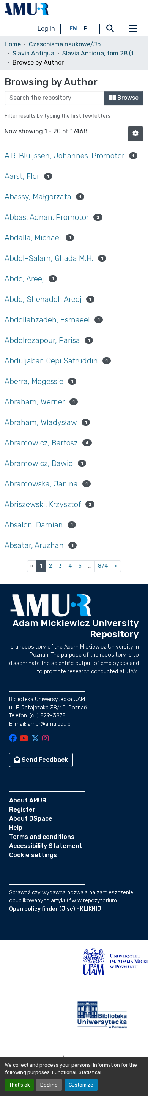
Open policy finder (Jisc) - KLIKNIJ (55, 909)
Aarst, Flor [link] (22, 176)
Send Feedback (44, 759)
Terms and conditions (41, 836)
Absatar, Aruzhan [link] (34, 545)
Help (15, 827)
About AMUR (27, 800)
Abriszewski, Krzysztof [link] (43, 504)
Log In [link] (46, 28)
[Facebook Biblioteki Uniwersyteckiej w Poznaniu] (13, 738)
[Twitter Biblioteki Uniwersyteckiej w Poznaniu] (35, 738)
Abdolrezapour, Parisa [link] (42, 340)
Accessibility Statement (45, 846)
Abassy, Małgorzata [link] (38, 196)
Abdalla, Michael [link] (33, 237)
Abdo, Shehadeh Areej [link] (43, 299)
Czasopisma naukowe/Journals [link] (67, 44)
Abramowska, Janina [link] (41, 483)
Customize (81, 1085)
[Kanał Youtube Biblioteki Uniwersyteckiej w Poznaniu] (24, 738)
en (73, 28)
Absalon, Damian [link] (34, 524)
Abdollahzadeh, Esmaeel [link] (47, 319)
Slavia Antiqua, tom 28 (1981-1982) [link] (100, 53)
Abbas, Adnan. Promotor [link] (47, 217)
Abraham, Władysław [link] (41, 422)
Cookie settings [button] (33, 855)
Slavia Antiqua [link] (33, 53)
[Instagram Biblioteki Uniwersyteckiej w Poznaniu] (45, 738)
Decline (49, 1085)
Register (22, 809)
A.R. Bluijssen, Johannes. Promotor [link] (64, 155)
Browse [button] (127, 97)
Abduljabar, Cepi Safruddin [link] (51, 360)
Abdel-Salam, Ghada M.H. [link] (49, 258)
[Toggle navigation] (132, 29)
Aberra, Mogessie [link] (34, 381)
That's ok (19, 1085)
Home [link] (13, 44)
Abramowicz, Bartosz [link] (41, 442)
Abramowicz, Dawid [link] (39, 463)
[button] (27, 9)
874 (103, 566)
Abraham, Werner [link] (35, 401)
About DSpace (30, 818)
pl (87, 28)
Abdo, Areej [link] (24, 278)
